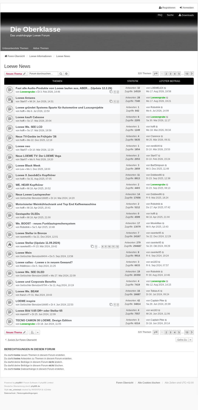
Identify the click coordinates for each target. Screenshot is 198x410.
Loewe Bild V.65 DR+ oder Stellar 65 (39, 310)
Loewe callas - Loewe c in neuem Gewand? (44, 262)
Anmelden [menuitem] (188, 7)
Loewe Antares (25, 97)
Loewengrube (27, 91)
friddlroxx (25, 266)
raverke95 (25, 236)
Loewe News (17, 66)
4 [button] (174, 73)
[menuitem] (186, 15)
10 (109, 246)
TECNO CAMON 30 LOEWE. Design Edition (44, 320)
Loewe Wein (24, 252)
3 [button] (170, 73)
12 (117, 246)
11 (113, 246)
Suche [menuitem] (170, 15)
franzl (23, 295)
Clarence (155, 136)
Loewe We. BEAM (27, 291)
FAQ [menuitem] (160, 15)
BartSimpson (157, 165)
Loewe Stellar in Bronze (31, 233)
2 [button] (166, 73)
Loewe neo (23, 146)
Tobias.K (155, 291)
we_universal (15, 390)
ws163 (154, 262)
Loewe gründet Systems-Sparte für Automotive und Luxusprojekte (59, 107)
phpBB (18, 383)
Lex (22, 169)
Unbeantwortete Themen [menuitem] (15, 48)
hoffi (22, 111)
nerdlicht (155, 146)
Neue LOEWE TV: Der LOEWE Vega (38, 155)
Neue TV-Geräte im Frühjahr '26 (36, 136)
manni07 (24, 314)
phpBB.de (35, 386)
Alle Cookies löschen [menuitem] (149, 382)
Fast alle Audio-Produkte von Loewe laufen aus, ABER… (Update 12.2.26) (64, 88)
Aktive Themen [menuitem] (41, 48)
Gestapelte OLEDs (28, 213)
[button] (156, 73)
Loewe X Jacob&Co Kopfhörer (35, 175)
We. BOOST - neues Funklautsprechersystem (45, 223)
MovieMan (156, 223)
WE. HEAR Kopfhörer (29, 184)
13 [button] (186, 73)
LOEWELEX (157, 88)
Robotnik (155, 107)
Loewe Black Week (28, 165)
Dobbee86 (156, 175)
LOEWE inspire (25, 301)
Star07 (23, 101)
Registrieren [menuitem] (168, 7)
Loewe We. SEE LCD (29, 126)
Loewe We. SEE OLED (30, 272)
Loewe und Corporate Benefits (36, 281)
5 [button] (179, 73)
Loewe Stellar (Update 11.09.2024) (38, 242)
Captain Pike (157, 300)
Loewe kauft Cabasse (30, 117)
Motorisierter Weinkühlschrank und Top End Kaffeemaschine (56, 204)
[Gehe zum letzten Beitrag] (165, 88)
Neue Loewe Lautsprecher (33, 194)
